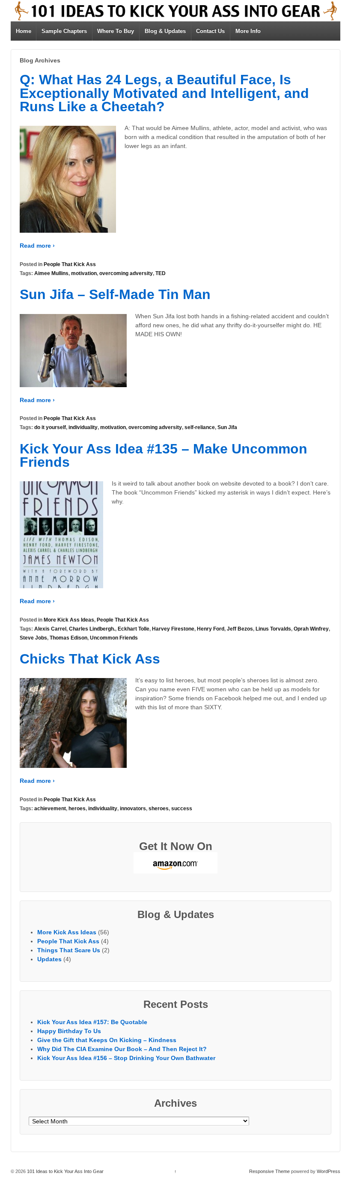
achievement (50, 809)
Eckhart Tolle (133, 629)
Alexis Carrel (50, 629)
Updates (49, 959)
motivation (84, 273)
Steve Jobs (33, 638)
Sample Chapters (64, 31)
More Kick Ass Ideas (69, 620)
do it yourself (50, 427)
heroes (77, 809)
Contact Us (210, 31)
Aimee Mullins (51, 273)
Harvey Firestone (173, 629)
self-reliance (199, 427)
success (181, 809)
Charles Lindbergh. (92, 629)
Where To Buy (115, 31)
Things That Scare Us (68, 950)
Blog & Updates (165, 31)
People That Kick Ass (70, 264)
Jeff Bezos (240, 629)
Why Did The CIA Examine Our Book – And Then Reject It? (122, 1049)
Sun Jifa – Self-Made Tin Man (115, 294)
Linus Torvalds (273, 629)
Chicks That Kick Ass (90, 659)
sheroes (159, 809)
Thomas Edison (68, 638)
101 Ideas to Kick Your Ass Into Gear (65, 1171)
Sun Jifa (227, 427)
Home (23, 31)
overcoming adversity (126, 273)
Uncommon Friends (114, 638)
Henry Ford (210, 629)
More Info (248, 31)
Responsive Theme (269, 1171)
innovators (133, 809)
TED (160, 273)
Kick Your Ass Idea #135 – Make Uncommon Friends (163, 455)
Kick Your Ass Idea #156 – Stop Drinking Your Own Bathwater (126, 1058)
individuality (83, 427)
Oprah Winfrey (311, 629)
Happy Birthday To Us (69, 1031)
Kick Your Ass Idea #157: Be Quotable (92, 1022)
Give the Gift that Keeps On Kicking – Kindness (106, 1040)
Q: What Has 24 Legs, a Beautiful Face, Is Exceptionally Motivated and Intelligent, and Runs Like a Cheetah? (164, 93)
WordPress (328, 1171)
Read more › (37, 245)
